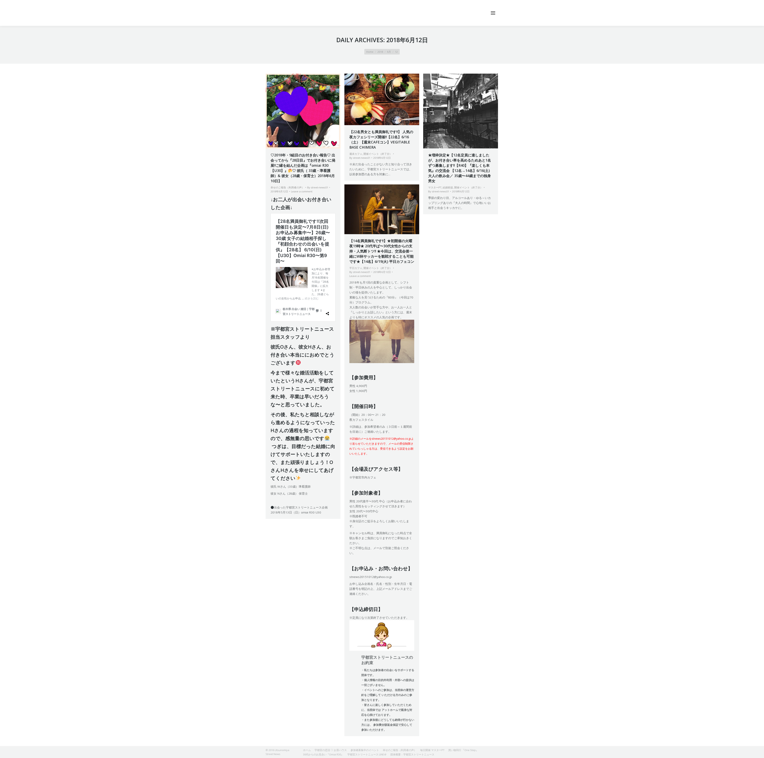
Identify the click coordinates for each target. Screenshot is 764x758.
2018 (380, 52)
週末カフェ (355, 154)
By (317, 187)
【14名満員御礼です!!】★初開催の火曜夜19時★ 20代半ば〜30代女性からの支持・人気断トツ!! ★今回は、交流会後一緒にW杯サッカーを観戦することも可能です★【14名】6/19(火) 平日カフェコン (381, 251)
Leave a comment (301, 191)
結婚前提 (448, 187)
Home (369, 52)
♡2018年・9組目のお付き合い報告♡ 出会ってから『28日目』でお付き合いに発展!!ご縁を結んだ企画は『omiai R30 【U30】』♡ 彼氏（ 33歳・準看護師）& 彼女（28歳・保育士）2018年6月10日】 (303, 168)
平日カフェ (355, 268)
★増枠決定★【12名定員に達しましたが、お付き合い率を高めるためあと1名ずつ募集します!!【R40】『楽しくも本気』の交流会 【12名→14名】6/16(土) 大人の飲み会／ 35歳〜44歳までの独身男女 (459, 168)
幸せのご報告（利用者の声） (287, 187)
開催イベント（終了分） (377, 154)
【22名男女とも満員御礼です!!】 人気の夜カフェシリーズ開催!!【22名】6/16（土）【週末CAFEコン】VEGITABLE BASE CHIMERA (381, 139)
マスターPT (434, 187)
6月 (389, 52)
